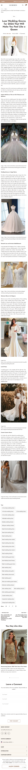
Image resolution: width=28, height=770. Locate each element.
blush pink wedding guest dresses (9, 581)
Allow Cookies (14, 766)
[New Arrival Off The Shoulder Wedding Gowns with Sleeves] (14, 162)
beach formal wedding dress (8, 529)
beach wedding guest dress (8, 557)
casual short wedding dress (8, 599)
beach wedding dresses (7, 553)
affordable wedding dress (7, 518)
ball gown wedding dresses (8, 525)
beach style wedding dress (7, 532)
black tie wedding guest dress (8, 564)
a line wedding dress (21, 511)
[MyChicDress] (13, 5)
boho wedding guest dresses (8, 592)
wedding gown (4, 381)
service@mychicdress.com (6, 729)
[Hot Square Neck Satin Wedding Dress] (13, 234)
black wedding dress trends (8, 574)
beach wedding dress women (8, 550)
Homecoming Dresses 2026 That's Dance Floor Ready (14, 666)
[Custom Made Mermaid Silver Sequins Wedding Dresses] (14, 493)
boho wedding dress (6, 588)
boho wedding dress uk (19, 588)
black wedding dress (6, 567)
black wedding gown (6, 578)
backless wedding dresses (7, 522)
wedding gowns (7, 67)
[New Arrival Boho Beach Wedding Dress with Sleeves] (14, 423)
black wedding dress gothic (8, 571)
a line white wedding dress (8, 515)
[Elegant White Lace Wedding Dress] (14, 288)
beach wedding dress (6, 536)
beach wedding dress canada (8, 539)
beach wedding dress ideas (8, 543)
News (6, 9)
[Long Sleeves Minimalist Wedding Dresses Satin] (14, 357)
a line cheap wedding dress (8, 508)
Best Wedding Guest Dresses (8, 560)
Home (2, 9)
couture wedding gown (6, 449)
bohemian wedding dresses (8, 585)
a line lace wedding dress (7, 511)
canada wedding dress (7, 595)
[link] (6, 606)
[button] (18, 677)
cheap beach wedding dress (8, 602)
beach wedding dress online (8, 546)
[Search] (22, 5)
